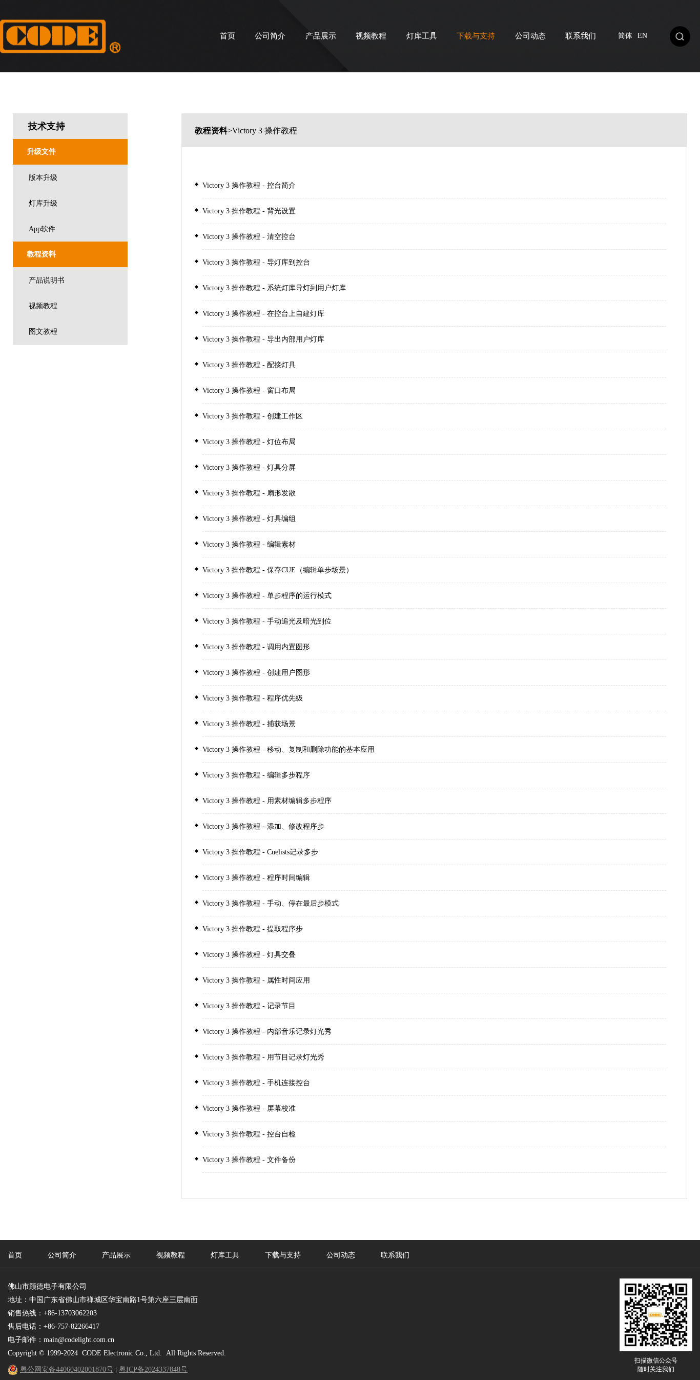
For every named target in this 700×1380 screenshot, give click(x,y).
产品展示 (320, 36)
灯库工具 (421, 36)
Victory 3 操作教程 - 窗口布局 (249, 390)
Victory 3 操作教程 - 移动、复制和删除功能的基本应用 (288, 749)
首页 (227, 36)
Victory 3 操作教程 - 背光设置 (249, 211)
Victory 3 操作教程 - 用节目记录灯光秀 (263, 1057)
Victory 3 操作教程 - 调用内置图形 (256, 647)
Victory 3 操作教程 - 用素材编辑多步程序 (267, 801)
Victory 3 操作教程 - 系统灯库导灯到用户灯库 (274, 288)
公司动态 (530, 36)
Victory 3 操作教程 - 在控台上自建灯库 (263, 313)
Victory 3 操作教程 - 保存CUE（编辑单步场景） (277, 570)
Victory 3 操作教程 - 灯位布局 (249, 442)
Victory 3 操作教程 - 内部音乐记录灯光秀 (267, 1031)
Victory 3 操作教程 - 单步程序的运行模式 (267, 595)
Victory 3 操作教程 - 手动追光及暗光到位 (267, 621)
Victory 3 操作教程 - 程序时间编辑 (256, 878)
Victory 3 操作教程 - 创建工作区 (252, 416)
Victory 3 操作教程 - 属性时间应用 (256, 980)
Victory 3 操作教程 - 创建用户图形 (256, 672)
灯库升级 (43, 203)
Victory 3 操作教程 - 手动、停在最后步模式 (270, 903)
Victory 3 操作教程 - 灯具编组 (249, 519)
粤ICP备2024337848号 (153, 1369)
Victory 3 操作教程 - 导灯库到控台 (256, 262)
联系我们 (580, 36)
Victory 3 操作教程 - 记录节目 (249, 1006)
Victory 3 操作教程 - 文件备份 (249, 1160)
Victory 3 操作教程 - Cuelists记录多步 (260, 852)
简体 (625, 35)
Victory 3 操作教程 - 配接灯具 (249, 365)
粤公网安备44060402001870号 (66, 1369)
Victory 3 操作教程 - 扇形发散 (249, 493)
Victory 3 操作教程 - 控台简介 (249, 185)
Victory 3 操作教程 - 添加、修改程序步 (263, 826)
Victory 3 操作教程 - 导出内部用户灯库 (263, 339)
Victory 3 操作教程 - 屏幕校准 (249, 1108)
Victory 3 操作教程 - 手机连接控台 (256, 1083)
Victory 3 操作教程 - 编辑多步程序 (256, 775)
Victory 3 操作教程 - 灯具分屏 (249, 467)
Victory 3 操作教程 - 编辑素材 (249, 544)
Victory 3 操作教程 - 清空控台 (249, 237)
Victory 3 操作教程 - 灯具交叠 (249, 954)
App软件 (42, 229)
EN (642, 35)
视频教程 (371, 36)
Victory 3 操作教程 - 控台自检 (249, 1134)
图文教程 (43, 331)
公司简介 (270, 36)
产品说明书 (47, 280)
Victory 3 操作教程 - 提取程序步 (252, 929)
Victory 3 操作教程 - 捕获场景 (249, 724)
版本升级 (43, 178)
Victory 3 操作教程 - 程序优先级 (252, 698)
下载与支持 (476, 36)
